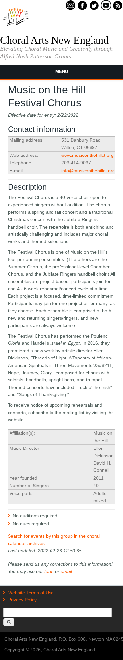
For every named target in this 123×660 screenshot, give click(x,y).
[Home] (15, 25)
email (66, 571)
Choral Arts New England (54, 40)
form (49, 571)
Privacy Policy (22, 599)
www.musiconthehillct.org (87, 155)
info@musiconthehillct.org (88, 170)
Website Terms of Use (31, 592)
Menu (61, 71)
